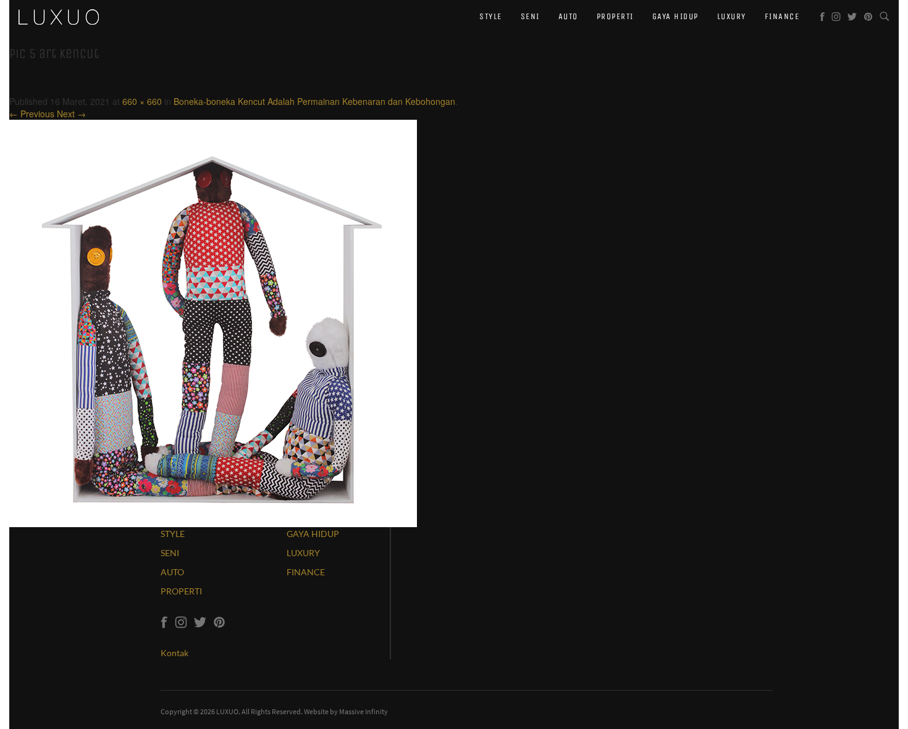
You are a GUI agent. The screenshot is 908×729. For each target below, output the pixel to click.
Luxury (731, 16)
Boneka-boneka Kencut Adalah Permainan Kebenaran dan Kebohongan (314, 101)
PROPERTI (181, 591)
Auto (568, 16)
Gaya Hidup (675, 16)
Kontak (174, 653)
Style (490, 16)
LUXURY (303, 553)
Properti (615, 16)
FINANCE (306, 572)
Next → (71, 113)
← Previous (31, 113)
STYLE (173, 533)
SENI (170, 553)
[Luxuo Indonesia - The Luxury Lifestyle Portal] (58, 15)
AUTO (172, 572)
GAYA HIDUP (313, 533)
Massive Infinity (363, 711)
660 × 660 (142, 101)
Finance (782, 16)
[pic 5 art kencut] (213, 322)
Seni (530, 16)
